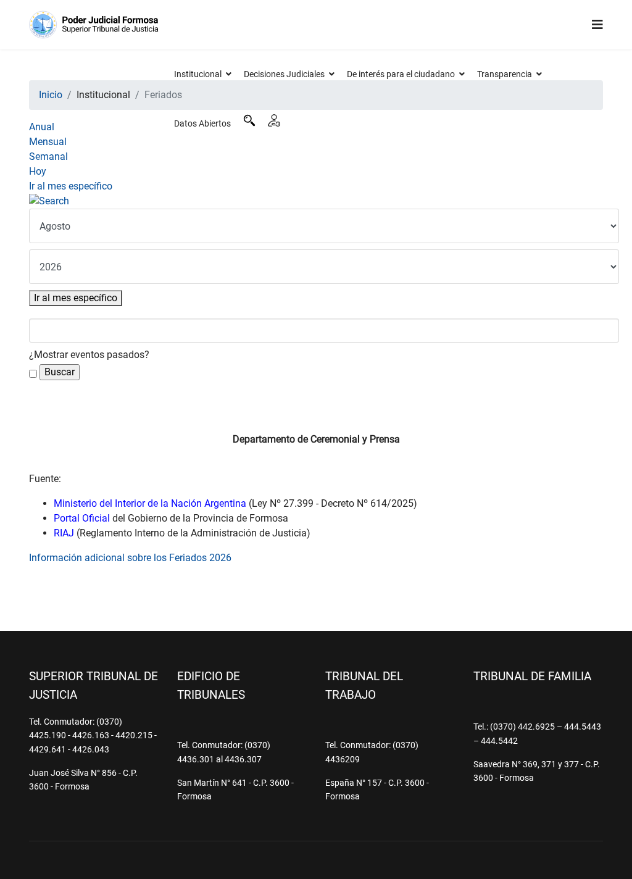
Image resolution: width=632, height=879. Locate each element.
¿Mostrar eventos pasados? (89, 354)
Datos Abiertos (202, 123)
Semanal (48, 156)
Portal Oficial (82, 518)
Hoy (37, 171)
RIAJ (64, 533)
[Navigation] (597, 24)
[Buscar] (249, 120)
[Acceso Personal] (274, 120)
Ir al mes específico (70, 186)
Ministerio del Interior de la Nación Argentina (150, 503)
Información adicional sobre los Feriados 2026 (130, 558)
